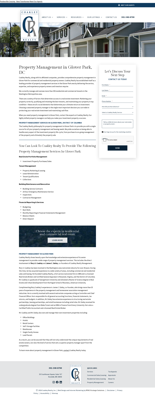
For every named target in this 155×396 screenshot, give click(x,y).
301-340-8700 (127, 17)
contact (66, 350)
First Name (106, 85)
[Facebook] (57, 382)
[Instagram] (54, 382)
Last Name (106, 90)
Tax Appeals (112, 372)
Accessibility (44, 393)
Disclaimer (111, 390)
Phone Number (107, 101)
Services (90, 372)
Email (104, 96)
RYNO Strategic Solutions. (95, 390)
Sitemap (55, 393)
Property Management (95, 382)
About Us (111, 379)
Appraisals (112, 375)
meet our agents (127, 5)
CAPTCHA (105, 139)
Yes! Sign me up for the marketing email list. (117, 132)
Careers (111, 382)
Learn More (57, 240)
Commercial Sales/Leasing (96, 375)
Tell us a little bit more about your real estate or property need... (117, 123)
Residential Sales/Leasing (96, 379)
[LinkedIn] (61, 382)
